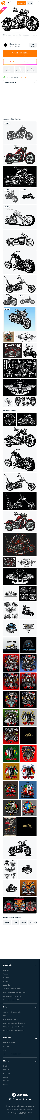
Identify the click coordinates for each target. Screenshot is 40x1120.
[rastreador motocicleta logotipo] (11, 986)
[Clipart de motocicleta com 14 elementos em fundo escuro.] (19, 425)
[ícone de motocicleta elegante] (11, 195)
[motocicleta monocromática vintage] (11, 212)
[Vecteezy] (3, 3)
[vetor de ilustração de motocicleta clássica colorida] (11, 789)
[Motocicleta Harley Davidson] (19, 348)
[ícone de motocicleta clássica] (12, 329)
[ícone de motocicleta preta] (19, 132)
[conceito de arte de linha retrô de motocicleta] (19, 256)
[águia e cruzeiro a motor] (11, 823)
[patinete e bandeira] (11, 1059)
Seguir (33, 46)
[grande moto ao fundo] (11, 1022)
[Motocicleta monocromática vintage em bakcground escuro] (19, 175)
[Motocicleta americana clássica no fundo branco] (19, 300)
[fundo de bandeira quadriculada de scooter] (11, 951)
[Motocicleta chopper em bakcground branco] (19, 278)
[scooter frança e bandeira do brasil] (11, 1004)
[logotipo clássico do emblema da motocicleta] (11, 772)
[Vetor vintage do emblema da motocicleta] (8, 458)
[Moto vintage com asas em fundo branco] (14, 378)
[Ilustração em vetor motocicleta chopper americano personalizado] (19, 233)
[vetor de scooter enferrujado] (12, 1078)
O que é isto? (22, 77)
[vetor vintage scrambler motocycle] (10, 685)
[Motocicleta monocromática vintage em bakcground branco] (19, 518)
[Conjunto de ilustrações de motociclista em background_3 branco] (10, 718)
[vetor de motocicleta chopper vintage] (10, 316)
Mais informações (10, 81)
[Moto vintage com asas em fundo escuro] (19, 443)
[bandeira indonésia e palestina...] (11, 1040)
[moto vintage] (12, 391)
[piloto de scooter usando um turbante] (11, 896)
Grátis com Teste (20, 54)
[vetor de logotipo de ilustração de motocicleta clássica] (11, 754)
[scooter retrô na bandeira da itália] (12, 1096)
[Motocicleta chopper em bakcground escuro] (9, 487)
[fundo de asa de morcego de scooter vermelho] (27, 1059)
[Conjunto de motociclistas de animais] (14, 469)
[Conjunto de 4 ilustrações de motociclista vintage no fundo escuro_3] (12, 700)
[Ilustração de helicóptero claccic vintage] (19, 625)
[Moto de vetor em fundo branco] (19, 154)
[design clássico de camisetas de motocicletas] (8, 366)
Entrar (30, 3)
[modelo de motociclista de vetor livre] (10, 407)
